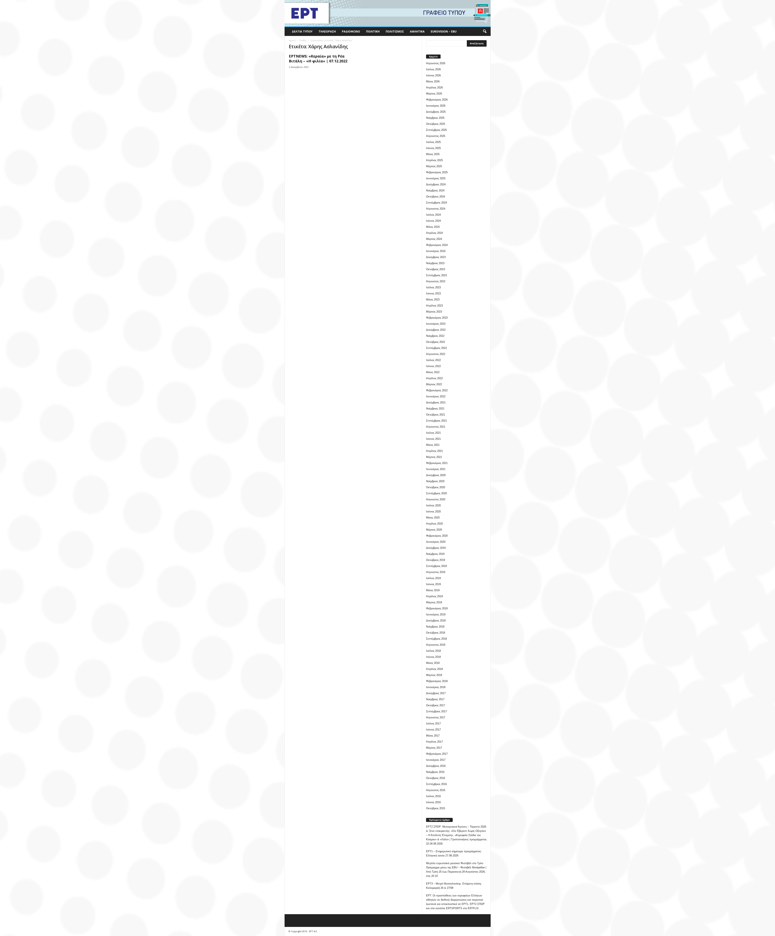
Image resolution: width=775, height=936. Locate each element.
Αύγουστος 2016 (435, 790)
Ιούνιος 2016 (433, 802)
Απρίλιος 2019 (434, 596)
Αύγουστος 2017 (435, 717)
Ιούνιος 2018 (433, 656)
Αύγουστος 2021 (435, 426)
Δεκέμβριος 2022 (436, 329)
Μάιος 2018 (433, 662)
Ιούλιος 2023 (433, 287)
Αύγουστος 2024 (435, 208)
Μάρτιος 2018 (434, 675)
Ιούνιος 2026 (433, 75)
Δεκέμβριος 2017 (436, 693)
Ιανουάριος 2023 (435, 323)
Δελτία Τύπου (302, 31)
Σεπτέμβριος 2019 (436, 566)
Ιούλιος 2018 (433, 650)
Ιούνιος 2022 (433, 366)
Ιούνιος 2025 (433, 148)
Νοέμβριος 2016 (435, 771)
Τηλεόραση (327, 31)
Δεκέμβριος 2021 (436, 402)
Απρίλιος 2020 (434, 523)
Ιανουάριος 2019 (435, 614)
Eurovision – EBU (444, 31)
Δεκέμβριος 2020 (436, 475)
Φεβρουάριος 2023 (437, 317)
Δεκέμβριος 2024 (436, 184)
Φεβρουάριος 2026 (437, 99)
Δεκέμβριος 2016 (436, 765)
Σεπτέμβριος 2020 (436, 493)
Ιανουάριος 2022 (435, 396)
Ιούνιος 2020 (433, 511)
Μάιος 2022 (433, 372)
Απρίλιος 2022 (434, 378)
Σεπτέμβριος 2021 (436, 420)
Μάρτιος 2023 (434, 311)
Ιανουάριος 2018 (435, 687)
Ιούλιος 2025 (433, 142)
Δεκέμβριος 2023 (436, 257)
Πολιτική (373, 31)
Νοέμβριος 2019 (435, 553)
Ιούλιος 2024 (433, 214)
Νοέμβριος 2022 (435, 335)
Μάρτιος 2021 (434, 457)
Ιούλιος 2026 (433, 69)
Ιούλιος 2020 (433, 505)
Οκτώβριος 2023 (435, 269)
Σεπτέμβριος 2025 (436, 129)
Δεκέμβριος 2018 (436, 620)
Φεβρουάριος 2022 (437, 390)
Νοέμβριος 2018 (435, 626)
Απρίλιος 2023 (434, 305)
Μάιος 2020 (433, 517)
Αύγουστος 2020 (435, 499)
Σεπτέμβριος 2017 (436, 711)
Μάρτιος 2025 (434, 166)
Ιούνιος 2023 (433, 293)
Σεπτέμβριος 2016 (436, 784)
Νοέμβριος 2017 (435, 699)
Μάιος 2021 (433, 444)
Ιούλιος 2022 (433, 360)
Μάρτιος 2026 (434, 93)
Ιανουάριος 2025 (435, 178)
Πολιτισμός (395, 31)
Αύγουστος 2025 (435, 135)
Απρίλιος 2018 (434, 669)
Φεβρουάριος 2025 (437, 172)
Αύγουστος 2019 (435, 572)
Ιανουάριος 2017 (435, 759)
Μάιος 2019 (433, 590)
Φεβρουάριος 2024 (437, 245)
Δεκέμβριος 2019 (436, 547)
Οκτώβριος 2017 (435, 705)
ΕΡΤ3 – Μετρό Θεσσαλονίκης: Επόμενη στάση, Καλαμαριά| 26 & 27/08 (454, 885)
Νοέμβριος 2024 (435, 190)
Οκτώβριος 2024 (435, 196)
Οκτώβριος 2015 (435, 808)
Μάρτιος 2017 (434, 747)
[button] (484, 31)
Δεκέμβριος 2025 (436, 111)
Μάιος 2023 (433, 299)
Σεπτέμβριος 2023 (436, 275)
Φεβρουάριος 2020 (437, 535)
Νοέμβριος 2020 (435, 481)
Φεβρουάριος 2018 (437, 681)
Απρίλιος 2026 (434, 87)
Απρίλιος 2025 (434, 160)
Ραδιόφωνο (351, 31)
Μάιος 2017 (433, 735)
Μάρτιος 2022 (434, 384)
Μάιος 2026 (433, 81)
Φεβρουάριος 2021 (437, 463)
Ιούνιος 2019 (433, 584)
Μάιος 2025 (433, 154)
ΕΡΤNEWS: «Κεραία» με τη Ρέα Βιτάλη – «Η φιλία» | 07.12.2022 (318, 58)
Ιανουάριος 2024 (435, 251)
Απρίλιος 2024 (434, 232)
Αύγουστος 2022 (435, 354)
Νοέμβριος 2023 (435, 263)
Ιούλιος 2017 (433, 723)
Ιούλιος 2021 (433, 432)
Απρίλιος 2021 (434, 450)
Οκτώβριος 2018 (435, 632)
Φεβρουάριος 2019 (437, 608)
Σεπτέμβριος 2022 (436, 347)
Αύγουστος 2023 (435, 281)
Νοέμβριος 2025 (435, 117)
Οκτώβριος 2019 (435, 559)
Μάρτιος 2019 (434, 602)
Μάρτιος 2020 (434, 529)
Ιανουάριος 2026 (435, 105)
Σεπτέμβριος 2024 (436, 202)
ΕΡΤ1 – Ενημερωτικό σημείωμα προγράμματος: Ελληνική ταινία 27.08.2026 (454, 853)
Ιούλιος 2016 (433, 796)
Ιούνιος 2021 (433, 438)
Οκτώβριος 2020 (435, 487)
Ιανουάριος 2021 (435, 469)
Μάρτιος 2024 (434, 238)
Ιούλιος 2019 (433, 578)
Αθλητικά (417, 31)
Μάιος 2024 (433, 226)
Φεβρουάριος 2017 (437, 753)
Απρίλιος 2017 (434, 741)
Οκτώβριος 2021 (435, 414)
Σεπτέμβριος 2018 (436, 638)
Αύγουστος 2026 (435, 63)
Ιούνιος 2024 (433, 220)
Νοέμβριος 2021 (435, 408)
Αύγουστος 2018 (435, 644)
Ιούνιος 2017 (433, 729)
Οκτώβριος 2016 (435, 778)
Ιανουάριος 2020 (435, 541)
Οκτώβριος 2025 (435, 123)
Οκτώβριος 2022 (435, 341)
